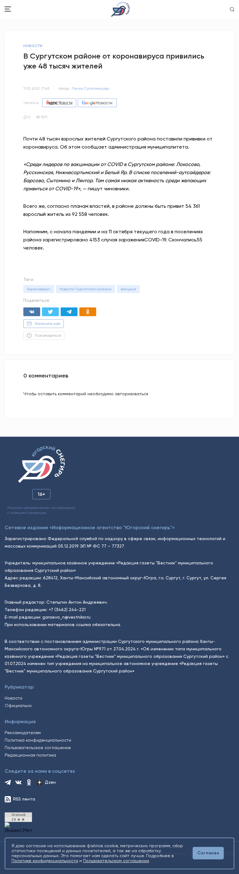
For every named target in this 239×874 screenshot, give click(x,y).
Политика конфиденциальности (38, 740)
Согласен (208, 853)
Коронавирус (38, 289)
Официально (18, 705)
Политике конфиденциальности (45, 860)
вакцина (128, 289)
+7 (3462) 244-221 (67, 609)
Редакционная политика (30, 755)
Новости (13, 698)
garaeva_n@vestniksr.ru (66, 617)
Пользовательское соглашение (38, 747)
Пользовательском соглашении (116, 860)
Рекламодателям (23, 732)
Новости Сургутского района (85, 289)
